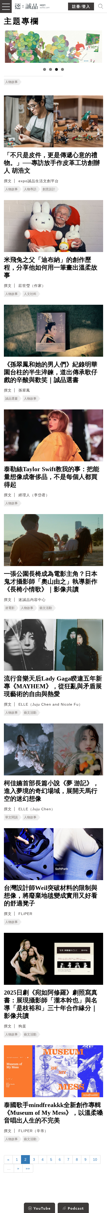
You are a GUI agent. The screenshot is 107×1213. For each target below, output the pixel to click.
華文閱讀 (11, 817)
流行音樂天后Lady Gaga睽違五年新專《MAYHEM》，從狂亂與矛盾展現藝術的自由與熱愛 (53, 686)
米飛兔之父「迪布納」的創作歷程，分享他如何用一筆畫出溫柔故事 (50, 267)
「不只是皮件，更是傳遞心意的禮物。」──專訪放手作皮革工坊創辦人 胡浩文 (52, 163)
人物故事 (11, 82)
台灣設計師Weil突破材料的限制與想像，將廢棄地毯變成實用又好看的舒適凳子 (50, 895)
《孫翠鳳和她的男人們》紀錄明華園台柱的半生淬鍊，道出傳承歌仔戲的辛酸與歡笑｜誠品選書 (50, 372)
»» (28, 1168)
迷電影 (10, 608)
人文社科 (30, 294)
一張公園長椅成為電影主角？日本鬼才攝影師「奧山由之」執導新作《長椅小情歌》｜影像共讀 (50, 581)
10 (95, 1159)
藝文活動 (45, 608)
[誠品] (32, 6)
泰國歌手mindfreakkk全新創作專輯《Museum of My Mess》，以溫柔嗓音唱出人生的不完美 (53, 1113)
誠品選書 (11, 398)
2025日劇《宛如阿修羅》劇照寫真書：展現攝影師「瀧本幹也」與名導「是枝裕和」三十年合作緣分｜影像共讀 (50, 1004)
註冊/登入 (81, 7)
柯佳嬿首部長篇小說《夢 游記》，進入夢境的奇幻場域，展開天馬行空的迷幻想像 (51, 791)
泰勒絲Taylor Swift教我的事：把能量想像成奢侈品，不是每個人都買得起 (51, 477)
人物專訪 (30, 189)
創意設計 (49, 189)
